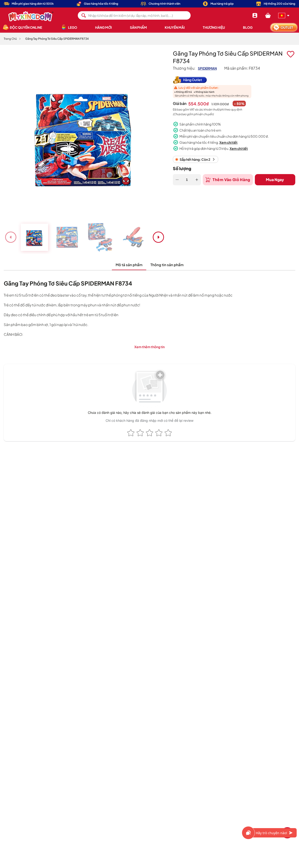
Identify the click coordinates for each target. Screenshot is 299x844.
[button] (268, 15)
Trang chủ (10, 38)
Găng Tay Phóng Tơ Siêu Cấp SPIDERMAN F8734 (57, 38)
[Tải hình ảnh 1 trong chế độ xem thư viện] (34, 237)
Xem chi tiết (228, 142)
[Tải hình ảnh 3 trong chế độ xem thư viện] (101, 237)
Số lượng (182, 168)
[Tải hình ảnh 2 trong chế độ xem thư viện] (67, 237)
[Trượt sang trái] (11, 237)
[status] (195, 159)
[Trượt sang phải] (158, 237)
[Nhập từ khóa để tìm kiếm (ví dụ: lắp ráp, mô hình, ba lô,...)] (84, 15)
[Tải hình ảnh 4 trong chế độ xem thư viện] (134, 237)
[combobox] (134, 15)
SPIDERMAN (207, 68)
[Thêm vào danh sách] (290, 54)
